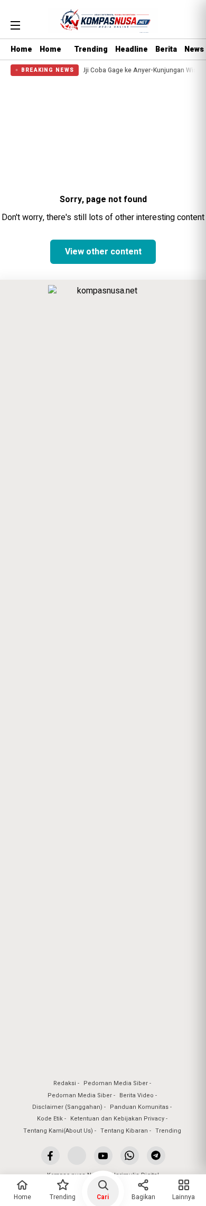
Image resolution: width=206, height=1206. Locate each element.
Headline (131, 49)
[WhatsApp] (129, 1155)
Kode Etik (50, 1119)
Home (21, 49)
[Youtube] (103, 1155)
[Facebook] (50, 1155)
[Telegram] (156, 1155)
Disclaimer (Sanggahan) (67, 1107)
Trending (91, 49)
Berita (166, 49)
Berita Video (136, 1095)
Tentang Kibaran (124, 1131)
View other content (103, 251)
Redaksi (64, 1083)
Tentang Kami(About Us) (58, 1131)
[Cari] (188, 24)
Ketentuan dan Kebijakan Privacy (117, 1119)
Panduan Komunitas (139, 1107)
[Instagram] (77, 1155)
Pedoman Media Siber (115, 1083)
